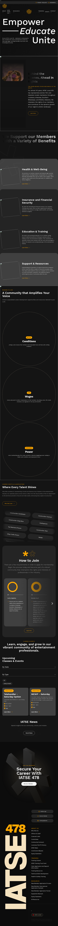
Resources (35, 881)
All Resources (35, 899)
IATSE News (34, 848)
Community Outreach (37, 842)
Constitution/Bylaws (37, 851)
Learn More (25, 184)
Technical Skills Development (39, 873)
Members (53, 2)
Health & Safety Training (38, 876)
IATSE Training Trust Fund (38, 863)
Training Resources (37, 871)
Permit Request (42, 2)
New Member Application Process (41, 883)
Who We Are (34, 831)
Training (34, 858)
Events (47, 11)
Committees (34, 839)
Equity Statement (36, 853)
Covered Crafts (35, 836)
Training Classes (36, 860)
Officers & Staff (36, 833)
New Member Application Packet (40, 891)
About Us (35, 828)
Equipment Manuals (37, 894)
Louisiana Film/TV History (38, 845)
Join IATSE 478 (8, 12)
